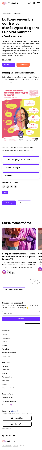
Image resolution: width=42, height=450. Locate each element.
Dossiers (4, 334)
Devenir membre (7, 398)
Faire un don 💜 (7, 405)
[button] (21, 160)
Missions (4, 373)
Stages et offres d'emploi (10, 388)
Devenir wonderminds (9, 401)
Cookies (15, 446)
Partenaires (6, 370)
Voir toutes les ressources (14, 290)
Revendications (7, 377)
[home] (10, 3)
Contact (5, 384)
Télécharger (9, 203)
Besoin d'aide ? (6, 356)
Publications (6, 338)
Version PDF (8, 65)
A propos (5, 366)
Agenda (4, 345)
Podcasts (5, 342)
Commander (23, 65)
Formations (5, 380)
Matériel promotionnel (9, 353)
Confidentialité (7, 446)
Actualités (5, 349)
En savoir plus (6, 428)
